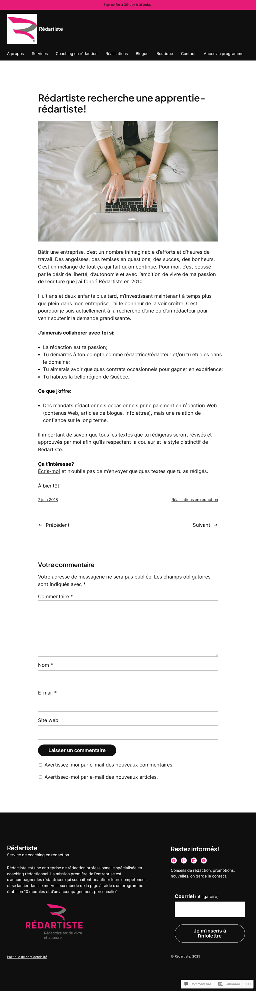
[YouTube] (204, 861)
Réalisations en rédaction (195, 499)
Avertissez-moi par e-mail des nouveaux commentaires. (109, 765)
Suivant (201, 525)
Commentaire (55, 597)
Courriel (197, 896)
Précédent (58, 525)
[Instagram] (184, 861)
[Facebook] (174, 861)
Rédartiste (51, 29)
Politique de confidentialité (27, 957)
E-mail (47, 693)
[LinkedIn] (194, 861)
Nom (45, 665)
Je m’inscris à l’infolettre (210, 933)
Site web (48, 720)
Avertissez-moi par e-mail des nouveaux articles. (101, 777)
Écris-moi (49, 471)
